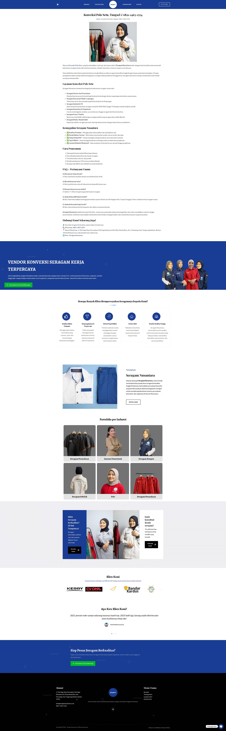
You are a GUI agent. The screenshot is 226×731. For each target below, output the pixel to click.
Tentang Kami (99, 4)
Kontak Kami (148, 699)
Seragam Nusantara (76, 235)
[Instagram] (57, 4)
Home (98, 19)
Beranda (86, 4)
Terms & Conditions (154, 727)
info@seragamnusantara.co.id (65, 703)
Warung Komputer (83, 727)
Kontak (138, 4)
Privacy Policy (165, 727)
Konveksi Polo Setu (75, 65)
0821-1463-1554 (79, 227)
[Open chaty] (221, 726)
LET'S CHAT (164, 4)
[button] (65, 589)
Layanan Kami (127, 4)
